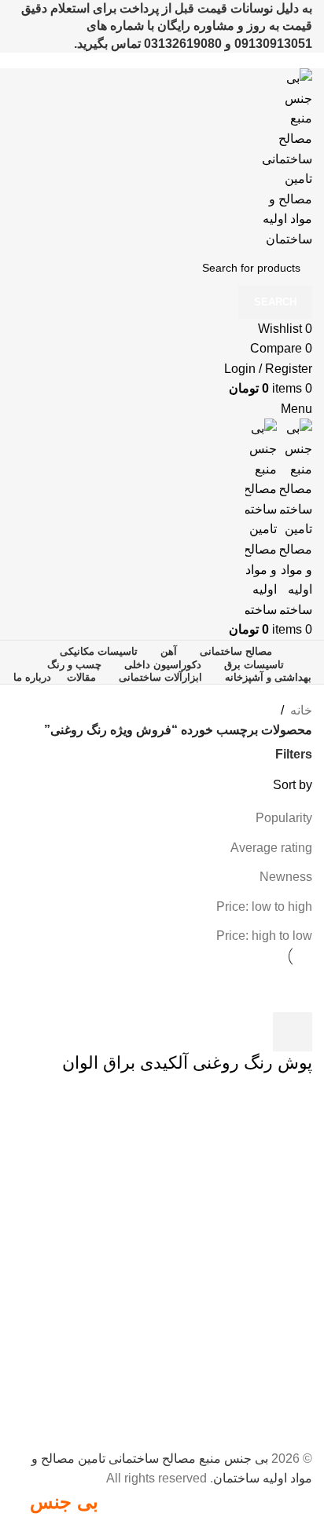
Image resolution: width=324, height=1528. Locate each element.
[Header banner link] (162, 764)
